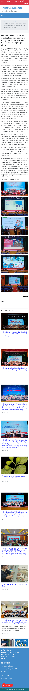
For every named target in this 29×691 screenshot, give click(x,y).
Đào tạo (4, 671)
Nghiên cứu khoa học (16, 21)
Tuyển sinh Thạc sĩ (7, 681)
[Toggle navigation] (25, 15)
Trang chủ (6, 21)
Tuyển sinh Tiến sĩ (7, 678)
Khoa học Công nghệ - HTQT (10, 669)
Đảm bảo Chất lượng (7, 666)
